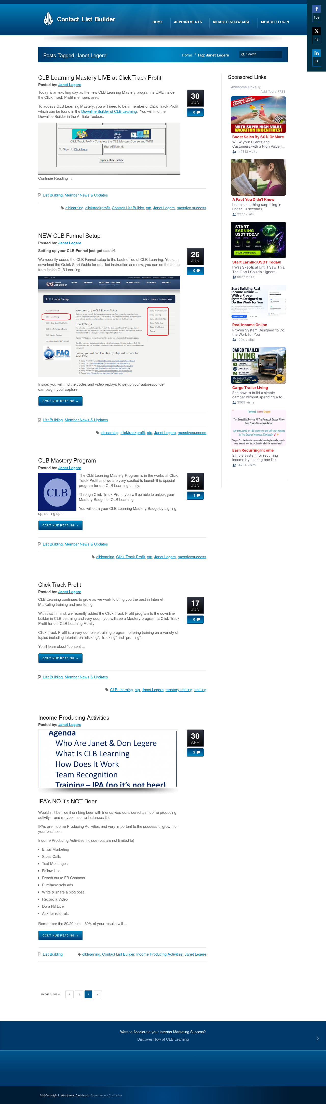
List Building (53, 195)
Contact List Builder (128, 207)
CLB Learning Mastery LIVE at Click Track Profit (99, 77)
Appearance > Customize (106, 1095)
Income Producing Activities (73, 717)
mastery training (179, 689)
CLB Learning (121, 689)
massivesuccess (192, 432)
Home (187, 55)
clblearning (74, 207)
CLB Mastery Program (67, 460)
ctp (148, 207)
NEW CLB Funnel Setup (69, 235)
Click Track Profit (130, 556)
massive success (191, 207)
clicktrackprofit (97, 207)
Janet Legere (69, 84)
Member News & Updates (86, 195)
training (200, 689)
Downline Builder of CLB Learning (109, 111)
